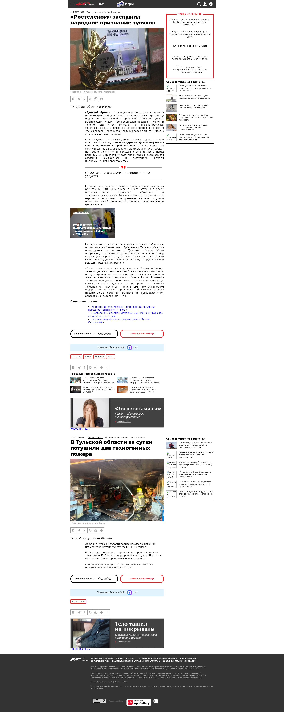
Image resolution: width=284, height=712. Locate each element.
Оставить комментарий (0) (142, 334)
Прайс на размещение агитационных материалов (136, 661)
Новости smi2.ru (80, 428)
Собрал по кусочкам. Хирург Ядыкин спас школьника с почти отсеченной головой (196, 493)
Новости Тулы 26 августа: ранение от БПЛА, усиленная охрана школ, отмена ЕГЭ (190, 22)
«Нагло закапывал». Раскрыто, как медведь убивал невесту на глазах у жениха (195, 464)
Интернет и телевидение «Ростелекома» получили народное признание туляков (121, 308)
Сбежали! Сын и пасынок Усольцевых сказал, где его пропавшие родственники (196, 454)
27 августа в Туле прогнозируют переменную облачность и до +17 (190, 57)
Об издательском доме (102, 658)
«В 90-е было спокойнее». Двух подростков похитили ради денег (194, 96)
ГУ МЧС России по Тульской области (87, 523)
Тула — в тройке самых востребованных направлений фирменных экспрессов (190, 69)
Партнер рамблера (116, 701)
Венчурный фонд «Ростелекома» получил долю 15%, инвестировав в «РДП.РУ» (98, 389)
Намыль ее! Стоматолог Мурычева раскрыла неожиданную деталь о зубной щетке (195, 484)
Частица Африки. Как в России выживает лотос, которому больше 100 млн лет (195, 88)
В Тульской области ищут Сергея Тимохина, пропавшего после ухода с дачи (190, 34)
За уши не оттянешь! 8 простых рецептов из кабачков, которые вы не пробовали (196, 117)
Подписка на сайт (188, 658)
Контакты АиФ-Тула (100, 661)
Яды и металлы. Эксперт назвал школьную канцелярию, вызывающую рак (193, 127)
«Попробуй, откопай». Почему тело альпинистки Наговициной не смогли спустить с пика (195, 445)
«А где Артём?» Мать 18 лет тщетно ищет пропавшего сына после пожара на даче (195, 474)
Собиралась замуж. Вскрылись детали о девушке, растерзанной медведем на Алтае (194, 137)
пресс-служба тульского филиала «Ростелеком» (93, 92)
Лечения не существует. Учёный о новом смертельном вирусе (194, 106)
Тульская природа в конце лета (190, 46)
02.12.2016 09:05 (77, 12)
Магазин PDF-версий (125, 658)
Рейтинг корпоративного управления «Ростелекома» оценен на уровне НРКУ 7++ (142, 389)
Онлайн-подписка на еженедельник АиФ (157, 658)
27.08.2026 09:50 (77, 437)
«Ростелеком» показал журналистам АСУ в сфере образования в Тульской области (98, 380)
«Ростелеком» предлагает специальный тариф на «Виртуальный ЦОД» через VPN (144, 380)
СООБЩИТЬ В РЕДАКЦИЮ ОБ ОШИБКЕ (179, 661)
